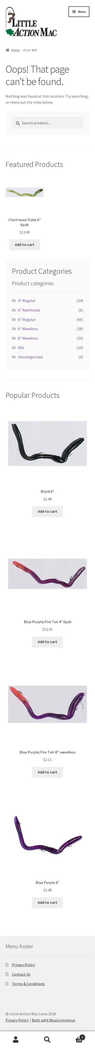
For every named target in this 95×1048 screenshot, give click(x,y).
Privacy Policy (23, 964)
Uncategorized (30, 356)
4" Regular (27, 300)
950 (21, 347)
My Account (16, 1039)
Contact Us (21, 974)
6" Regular (27, 319)
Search (47, 1039)
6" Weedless (28, 328)
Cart (73, 1035)
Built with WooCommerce (53, 1020)
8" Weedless (28, 338)
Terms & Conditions (28, 983)
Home (15, 50)
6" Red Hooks (29, 310)
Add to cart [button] (24, 244)
